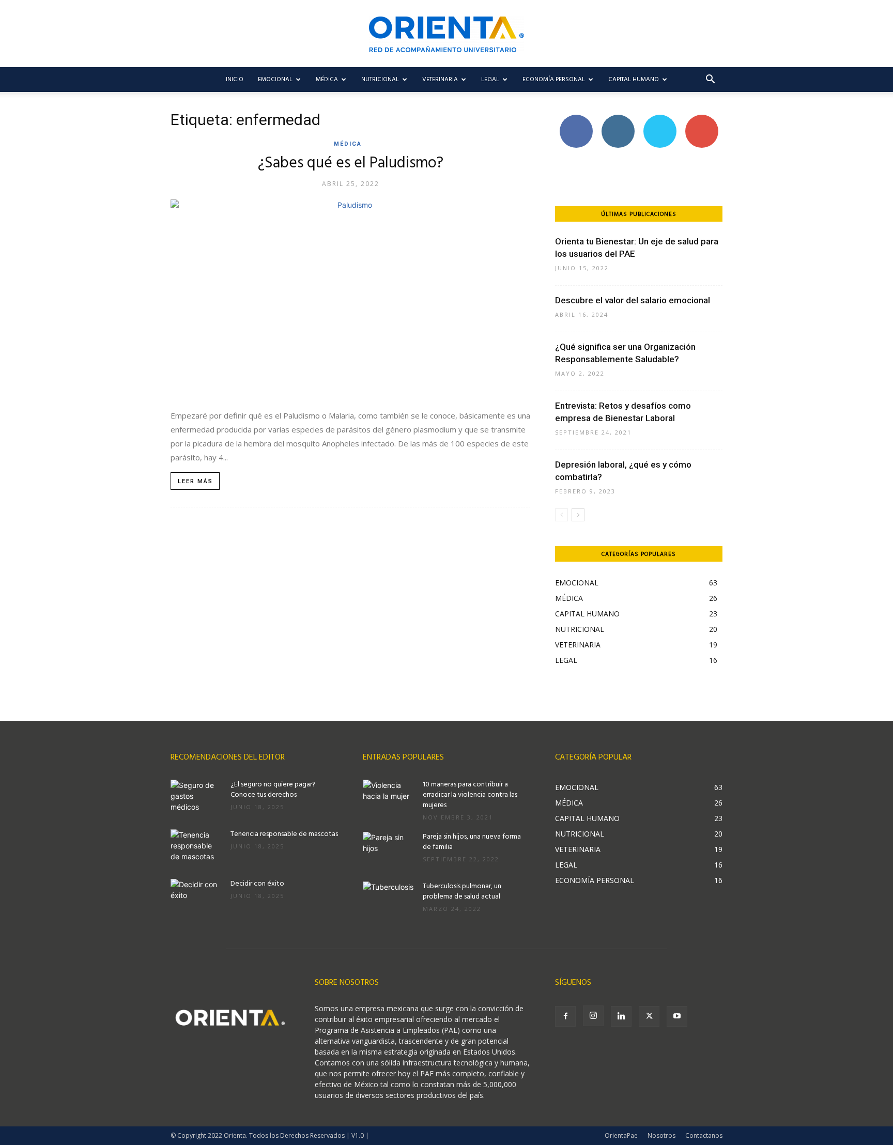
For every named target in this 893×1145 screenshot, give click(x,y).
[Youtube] (677, 1016)
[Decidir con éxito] (196, 897)
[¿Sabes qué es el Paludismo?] (350, 298)
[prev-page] (561, 514)
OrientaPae (621, 1135)
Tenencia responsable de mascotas (284, 834)
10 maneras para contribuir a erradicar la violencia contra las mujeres (470, 795)
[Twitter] (649, 1016)
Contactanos (703, 1135)
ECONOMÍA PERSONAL (553, 79)
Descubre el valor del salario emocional (632, 300)
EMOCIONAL (275, 79)
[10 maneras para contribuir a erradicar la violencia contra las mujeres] (388, 798)
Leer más (195, 481)
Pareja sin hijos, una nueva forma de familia (472, 842)
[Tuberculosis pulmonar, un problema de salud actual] (388, 899)
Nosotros (661, 1135)
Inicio (234, 79)
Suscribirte (701, 118)
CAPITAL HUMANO (633, 79)
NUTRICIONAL (380, 79)
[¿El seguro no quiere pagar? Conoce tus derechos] (196, 798)
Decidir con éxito (257, 884)
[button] (710, 80)
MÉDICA (327, 79)
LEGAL (490, 79)
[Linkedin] (621, 1016)
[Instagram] (593, 1015)
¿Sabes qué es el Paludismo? (350, 163)
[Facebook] (565, 1016)
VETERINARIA (440, 79)
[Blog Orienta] (446, 34)
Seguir (618, 118)
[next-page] (578, 514)
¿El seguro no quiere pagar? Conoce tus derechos (273, 790)
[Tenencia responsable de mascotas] (196, 847)
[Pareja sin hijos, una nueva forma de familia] (388, 850)
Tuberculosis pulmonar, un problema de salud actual (462, 891)
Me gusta (576, 118)
